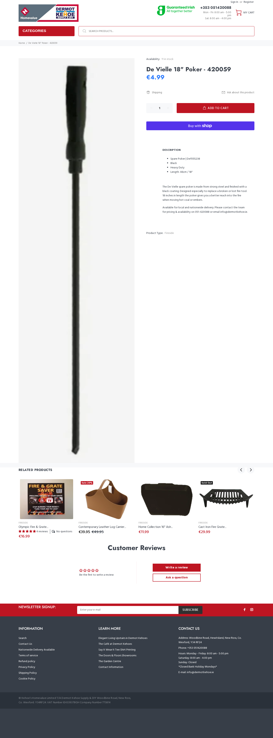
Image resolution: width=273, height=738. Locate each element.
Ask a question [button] (177, 577)
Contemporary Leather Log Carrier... (102, 527)
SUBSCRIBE (190, 610)
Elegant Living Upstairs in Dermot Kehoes (123, 638)
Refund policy (27, 661)
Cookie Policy (27, 678)
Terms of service (28, 655)
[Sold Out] (226, 499)
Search (23, 638)
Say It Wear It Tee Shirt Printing (117, 650)
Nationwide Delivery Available (37, 650)
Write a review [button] (176, 567)
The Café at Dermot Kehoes (115, 644)
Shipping (157, 92)
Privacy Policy (27, 667)
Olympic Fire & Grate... (33, 527)
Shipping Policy (28, 673)
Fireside (169, 233)
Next (250, 470)
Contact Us (25, 644)
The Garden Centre (110, 661)
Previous (241, 470)
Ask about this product (240, 92)
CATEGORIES (34, 31)
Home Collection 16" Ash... (155, 527)
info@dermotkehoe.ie (200, 672)
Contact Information (111, 667)
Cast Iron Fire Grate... (212, 527)
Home (22, 43)
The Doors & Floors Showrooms (117, 655)
